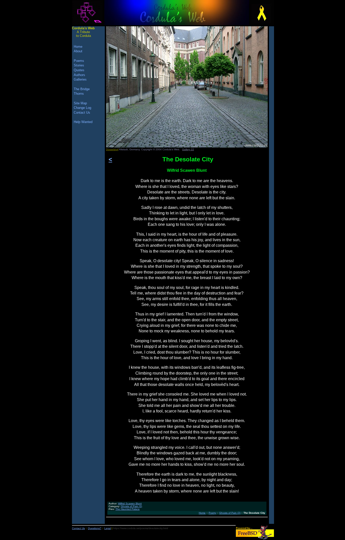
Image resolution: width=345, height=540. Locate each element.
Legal (107, 528)
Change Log (82, 108)
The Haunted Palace (127, 509)
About (78, 51)
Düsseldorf (112, 149)
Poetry (212, 512)
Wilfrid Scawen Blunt (130, 503)
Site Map (80, 103)
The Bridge (82, 89)
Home (202, 512)
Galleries (80, 79)
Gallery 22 (188, 149)
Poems (79, 61)
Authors (79, 75)
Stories (79, 65)
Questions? (94, 528)
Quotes (79, 70)
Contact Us (82, 112)
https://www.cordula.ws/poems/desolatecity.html (140, 528)
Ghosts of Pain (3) (131, 506)
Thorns (79, 93)
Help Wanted (83, 122)
